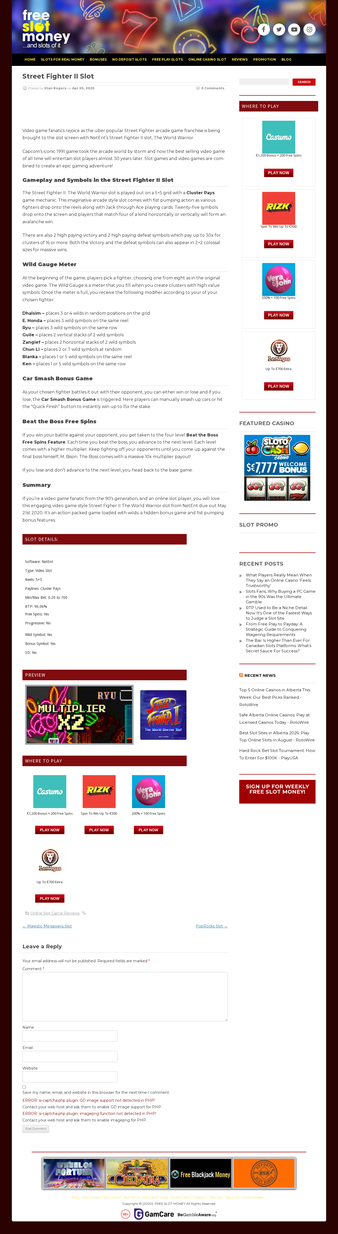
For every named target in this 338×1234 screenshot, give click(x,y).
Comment (33, 968)
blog (286, 59)
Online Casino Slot (207, 59)
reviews (240, 59)
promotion (264, 59)
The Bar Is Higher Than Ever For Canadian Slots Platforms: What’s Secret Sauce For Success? (278, 645)
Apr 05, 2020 (83, 88)
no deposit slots (129, 59)
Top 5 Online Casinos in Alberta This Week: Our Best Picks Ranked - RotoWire (274, 697)
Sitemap (216, 1197)
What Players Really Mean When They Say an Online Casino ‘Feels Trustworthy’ (279, 580)
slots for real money (62, 59)
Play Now (49, 830)
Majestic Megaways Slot (47, 926)
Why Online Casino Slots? (101, 1197)
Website (30, 1068)
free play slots (167, 59)
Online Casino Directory (189, 1197)
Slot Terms (132, 1197)
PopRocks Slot (212, 926)
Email (27, 1047)
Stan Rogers (55, 88)
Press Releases (252, 1197)
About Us (232, 1197)
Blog (75, 1197)
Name (28, 1027)
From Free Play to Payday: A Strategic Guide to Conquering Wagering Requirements (276, 629)
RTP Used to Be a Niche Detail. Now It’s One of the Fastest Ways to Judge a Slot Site (279, 613)
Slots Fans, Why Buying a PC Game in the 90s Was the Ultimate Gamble (281, 596)
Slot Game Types (155, 1197)
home (30, 59)
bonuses (98, 59)
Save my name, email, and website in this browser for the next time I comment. (96, 1092)
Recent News (260, 675)
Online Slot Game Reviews (54, 913)
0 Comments (212, 88)
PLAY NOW (99, 830)
